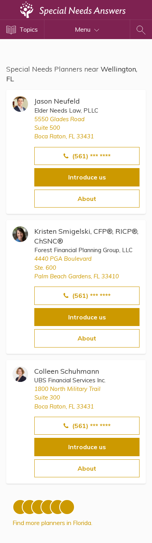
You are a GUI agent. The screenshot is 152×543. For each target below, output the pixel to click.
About (87, 199)
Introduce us (87, 177)
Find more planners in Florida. (52, 523)
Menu (83, 29)
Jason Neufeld (57, 101)
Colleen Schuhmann (66, 371)
